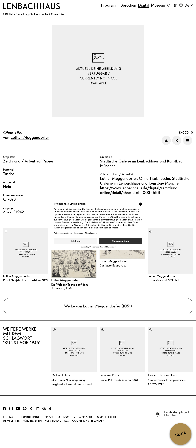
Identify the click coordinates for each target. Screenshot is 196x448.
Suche (44, 14)
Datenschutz (66, 417)
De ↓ (189, 5)
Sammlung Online (27, 14)
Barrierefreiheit (107, 417)
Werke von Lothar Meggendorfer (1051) (98, 305)
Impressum (86, 417)
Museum (158, 5)
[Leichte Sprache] (181, 5)
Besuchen (128, 5)
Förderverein (32, 420)
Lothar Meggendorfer (30, 137)
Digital (9, 14)
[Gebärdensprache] (175, 5)
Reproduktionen (30, 417)
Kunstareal (53, 420)
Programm (110, 5)
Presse (49, 417)
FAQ (66, 420)
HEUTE (180, 434)
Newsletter (11, 420)
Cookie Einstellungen (88, 420)
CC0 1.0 (187, 132)
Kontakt (9, 417)
